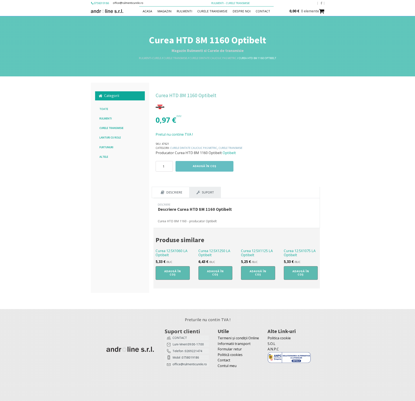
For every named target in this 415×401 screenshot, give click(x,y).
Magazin (164, 11)
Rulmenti (184, 11)
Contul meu (227, 365)
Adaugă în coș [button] (172, 272)
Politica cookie (279, 338)
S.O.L (271, 343)
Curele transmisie (212, 11)
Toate (103, 109)
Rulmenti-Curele (150, 58)
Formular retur (230, 349)
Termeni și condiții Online (238, 338)
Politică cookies (230, 354)
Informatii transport (234, 343)
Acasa (147, 11)
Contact (263, 11)
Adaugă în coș (204, 166)
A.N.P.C (273, 349)
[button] (120, 95)
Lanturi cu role (110, 137)
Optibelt (229, 152)
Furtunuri (106, 147)
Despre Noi (242, 11)
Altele (103, 157)
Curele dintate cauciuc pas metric (212, 58)
